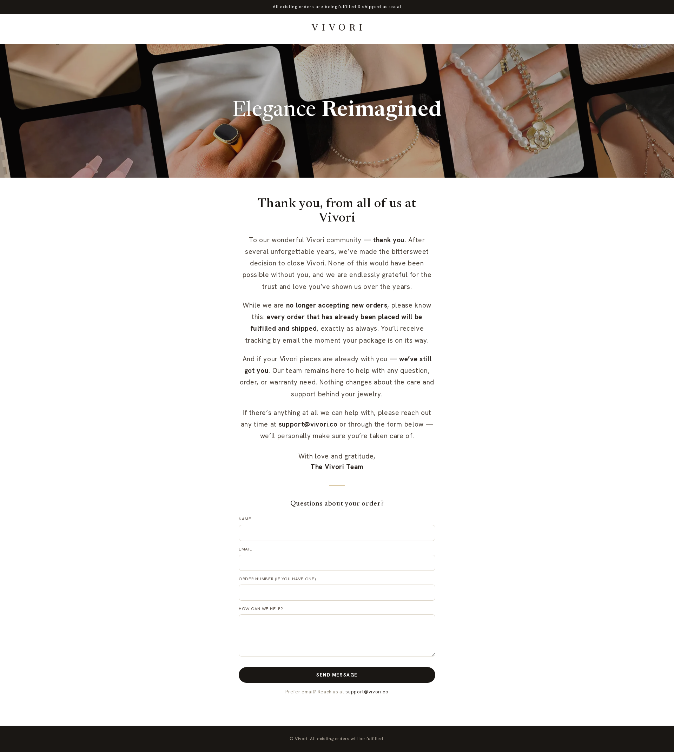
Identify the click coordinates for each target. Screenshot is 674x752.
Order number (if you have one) (277, 579)
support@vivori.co (308, 424)
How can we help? (261, 609)
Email (245, 549)
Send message (337, 675)
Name (245, 519)
